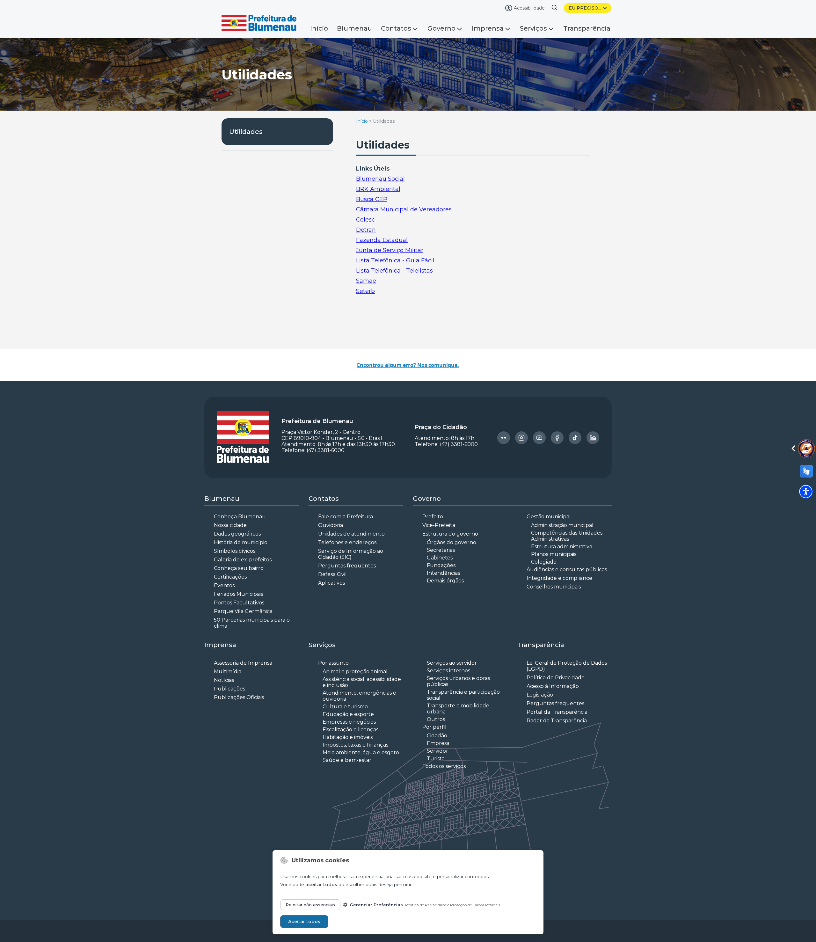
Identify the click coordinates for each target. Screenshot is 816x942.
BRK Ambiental (378, 189)
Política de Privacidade (556, 678)
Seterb (365, 291)
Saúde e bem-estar (347, 760)
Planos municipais (553, 554)
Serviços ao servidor (452, 663)
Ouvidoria (330, 525)
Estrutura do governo (450, 534)
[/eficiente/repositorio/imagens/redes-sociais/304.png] (539, 437)
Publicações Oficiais (239, 697)
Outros (436, 719)
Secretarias (441, 550)
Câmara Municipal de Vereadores (404, 209)
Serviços (533, 28)
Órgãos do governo (451, 542)
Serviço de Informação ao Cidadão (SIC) (350, 554)
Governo (441, 28)
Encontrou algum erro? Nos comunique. (408, 365)
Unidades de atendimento (351, 534)
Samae (366, 280)
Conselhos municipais (554, 587)
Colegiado (544, 562)
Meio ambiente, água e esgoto (361, 752)
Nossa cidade (230, 525)
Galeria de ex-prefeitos (243, 560)
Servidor (437, 751)
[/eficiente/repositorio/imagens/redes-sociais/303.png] (521, 437)
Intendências (443, 573)
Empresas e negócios (349, 722)
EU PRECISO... (585, 8)
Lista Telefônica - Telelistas (394, 270)
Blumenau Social (380, 178)
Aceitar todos (304, 921)
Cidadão (437, 736)
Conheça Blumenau (240, 517)
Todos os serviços (444, 766)
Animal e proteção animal (355, 671)
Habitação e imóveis (348, 737)
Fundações (441, 565)
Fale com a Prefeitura (345, 517)
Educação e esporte (348, 714)
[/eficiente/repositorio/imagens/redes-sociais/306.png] (575, 437)
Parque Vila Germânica (243, 611)
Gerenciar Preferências (376, 904)
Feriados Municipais (238, 594)
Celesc (365, 219)
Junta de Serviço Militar (389, 250)
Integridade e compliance (559, 578)
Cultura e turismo (345, 707)
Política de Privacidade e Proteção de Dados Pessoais (452, 904)
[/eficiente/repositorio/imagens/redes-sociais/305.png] (557, 437)
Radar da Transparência (557, 721)
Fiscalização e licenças (350, 730)
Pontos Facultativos (239, 603)
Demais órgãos (445, 581)
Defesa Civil (332, 574)
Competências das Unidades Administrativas (566, 536)
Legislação (540, 695)
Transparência (586, 28)
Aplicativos (331, 583)
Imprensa (488, 28)
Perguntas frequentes (347, 566)
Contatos (396, 28)
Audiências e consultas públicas (567, 569)
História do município (240, 542)
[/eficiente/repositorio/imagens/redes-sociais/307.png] (592, 437)
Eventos (224, 585)
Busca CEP (371, 199)
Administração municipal (562, 525)
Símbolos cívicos (234, 551)
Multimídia (227, 671)
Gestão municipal (549, 517)
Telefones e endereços (347, 542)
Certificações (230, 577)
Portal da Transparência (557, 712)
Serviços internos (448, 671)
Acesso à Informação (553, 686)
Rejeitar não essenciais (310, 904)
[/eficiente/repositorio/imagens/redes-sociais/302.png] (503, 437)
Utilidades (246, 131)
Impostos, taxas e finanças (355, 745)
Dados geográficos (237, 534)
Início (319, 28)
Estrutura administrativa (561, 547)
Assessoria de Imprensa (243, 663)
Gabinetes (440, 558)
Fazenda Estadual (382, 240)
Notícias (224, 680)
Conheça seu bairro (239, 568)
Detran (366, 229)
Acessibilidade (529, 8)
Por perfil (434, 727)
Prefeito (432, 517)
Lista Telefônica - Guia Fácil (395, 260)
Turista (436, 759)
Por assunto (333, 663)
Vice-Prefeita (438, 525)
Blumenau (354, 28)
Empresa (438, 743)
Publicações (229, 689)
